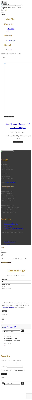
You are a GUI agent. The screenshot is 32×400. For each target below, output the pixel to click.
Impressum (7, 244)
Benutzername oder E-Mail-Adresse (11, 360)
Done (2, 14)
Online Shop (7, 336)
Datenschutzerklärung (10, 241)
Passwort (4, 366)
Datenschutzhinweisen (8, 307)
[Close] (1, 250)
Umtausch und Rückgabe (11, 223)
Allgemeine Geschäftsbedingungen (13, 228)
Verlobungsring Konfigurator (12, 340)
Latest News (7, 343)
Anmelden (3, 374)
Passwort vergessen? (19, 370)
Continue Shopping (6, 262)
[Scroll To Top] (2, 322)
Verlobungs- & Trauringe (11, 338)
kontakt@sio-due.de (10, 182)
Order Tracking (8, 226)
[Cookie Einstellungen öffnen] (13, 398)
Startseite (3, 53)
